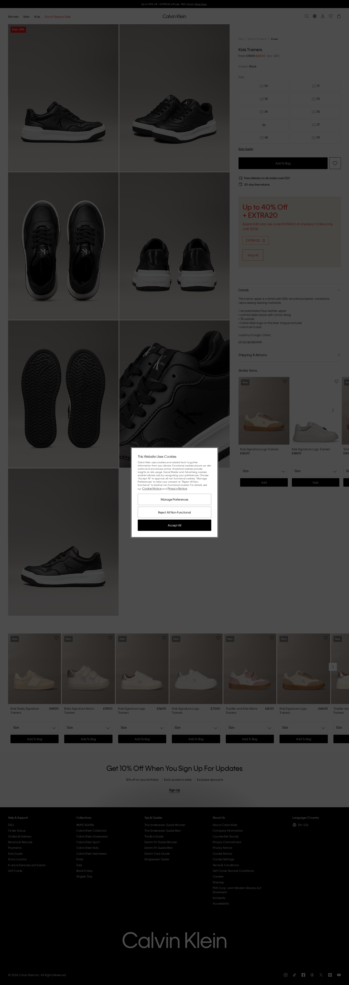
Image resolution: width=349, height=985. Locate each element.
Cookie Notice (152, 488)
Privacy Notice (177, 488)
